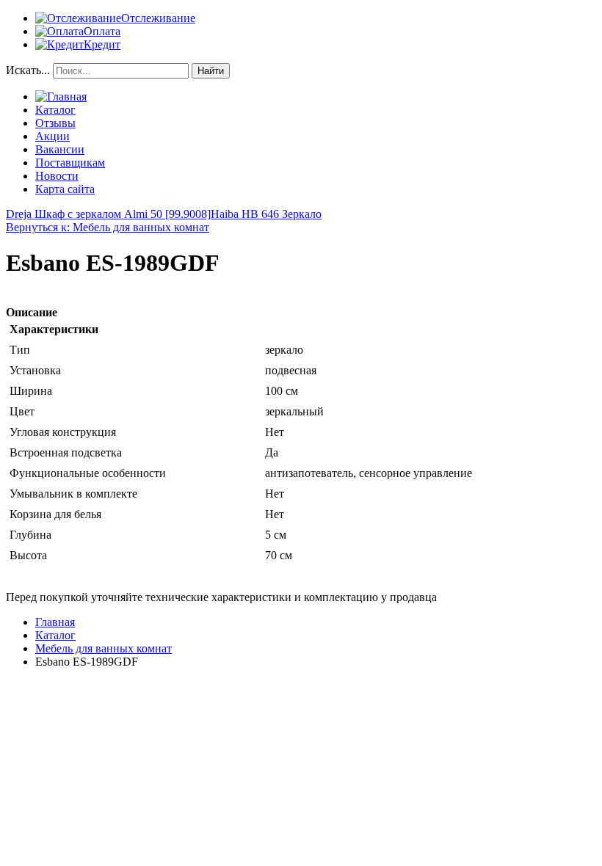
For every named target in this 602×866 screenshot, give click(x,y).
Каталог (55, 109)
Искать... (28, 70)
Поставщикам (70, 162)
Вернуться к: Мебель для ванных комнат (107, 227)
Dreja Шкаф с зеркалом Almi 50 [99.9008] (108, 214)
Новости (57, 176)
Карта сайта (65, 189)
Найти (210, 70)
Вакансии (59, 149)
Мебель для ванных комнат (103, 648)
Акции (52, 136)
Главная (55, 622)
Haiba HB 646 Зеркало (266, 214)
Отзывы (55, 123)
